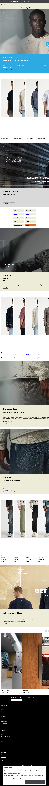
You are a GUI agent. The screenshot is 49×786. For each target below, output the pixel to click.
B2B (2, 741)
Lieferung (3, 716)
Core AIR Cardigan (29, 136)
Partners (2, 754)
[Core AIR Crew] (19, 106)
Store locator (3, 711)
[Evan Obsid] (32, 527)
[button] (11, 81)
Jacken (27, 221)
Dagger (15, 354)
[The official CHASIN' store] (4, 4)
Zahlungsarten (4, 723)
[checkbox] (7, 778)
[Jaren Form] (32, 324)
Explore (6, 69)
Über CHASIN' (4, 734)
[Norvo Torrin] (7, 527)
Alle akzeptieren (35, 782)
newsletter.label (25, 699)
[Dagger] (19, 324)
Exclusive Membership (5, 725)
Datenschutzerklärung (40, 775)
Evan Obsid (28, 557)
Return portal (3, 718)
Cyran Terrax (16, 557)
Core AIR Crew (16, 136)
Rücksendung (4, 721)
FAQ (2, 714)
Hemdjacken (29, 217)
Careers (2, 739)
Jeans (15, 221)
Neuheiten (16, 210)
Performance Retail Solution (6, 749)
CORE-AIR (28, 210)
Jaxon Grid (3, 354)
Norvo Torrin (3, 557)
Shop (12, 69)
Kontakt (2, 709)
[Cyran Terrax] (19, 527)
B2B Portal (3, 757)
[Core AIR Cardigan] (32, 106)
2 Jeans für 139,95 (18, 225)
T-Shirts (15, 214)
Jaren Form (28, 354)
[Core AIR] (7, 106)
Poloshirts (16, 217)
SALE (27, 225)
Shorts (27, 214)
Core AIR (3, 136)
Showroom (3, 752)
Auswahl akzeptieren (14, 782)
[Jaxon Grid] (7, 324)
